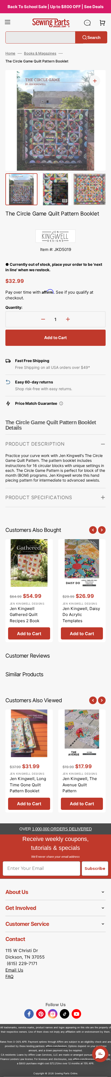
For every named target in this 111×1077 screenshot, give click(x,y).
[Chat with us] (87, 23)
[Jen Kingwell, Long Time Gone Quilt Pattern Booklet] (29, 761)
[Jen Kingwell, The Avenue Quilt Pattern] (82, 761)
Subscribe (95, 868)
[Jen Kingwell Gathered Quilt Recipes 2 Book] (29, 590)
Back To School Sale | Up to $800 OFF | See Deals (55, 6)
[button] (7, 23)
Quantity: (13, 307)
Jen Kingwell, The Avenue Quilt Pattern (80, 784)
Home (10, 53)
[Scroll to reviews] (55, 223)
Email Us (14, 970)
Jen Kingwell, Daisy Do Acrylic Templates (81, 614)
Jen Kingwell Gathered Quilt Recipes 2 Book (24, 614)
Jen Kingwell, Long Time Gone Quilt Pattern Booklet (28, 784)
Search (93, 37)
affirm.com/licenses (84, 1059)
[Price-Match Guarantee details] (61, 403)
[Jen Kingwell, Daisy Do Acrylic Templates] (82, 590)
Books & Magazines (40, 53)
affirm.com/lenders (56, 1046)
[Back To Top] (103, 1068)
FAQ (9, 976)
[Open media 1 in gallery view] (94, 80)
